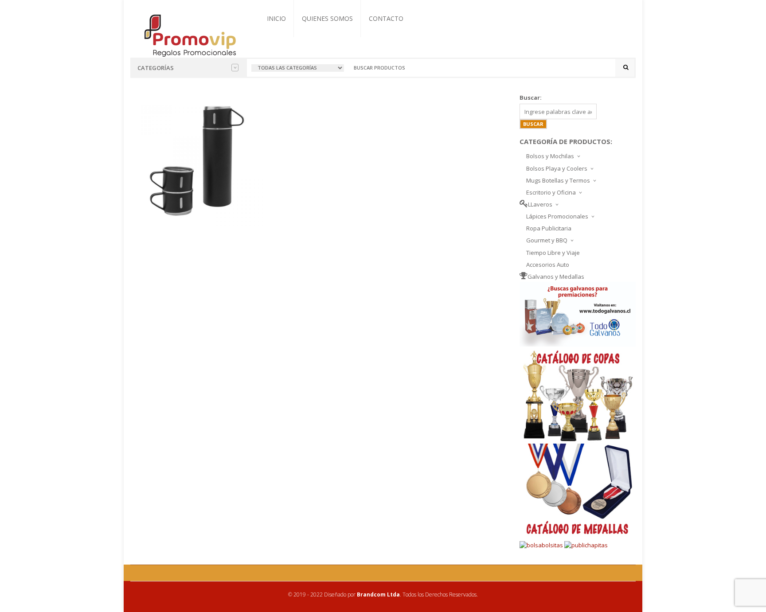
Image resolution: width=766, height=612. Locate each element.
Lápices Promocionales (557, 216)
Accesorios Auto (547, 265)
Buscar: (531, 97)
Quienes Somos (327, 18)
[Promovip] (189, 35)
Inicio (276, 18)
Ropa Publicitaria (548, 228)
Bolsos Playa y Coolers (556, 168)
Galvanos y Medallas (556, 277)
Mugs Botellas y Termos (558, 180)
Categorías (155, 68)
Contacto (386, 18)
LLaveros (540, 204)
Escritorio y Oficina (551, 192)
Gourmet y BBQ (546, 240)
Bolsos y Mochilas (550, 156)
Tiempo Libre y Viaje (553, 253)
